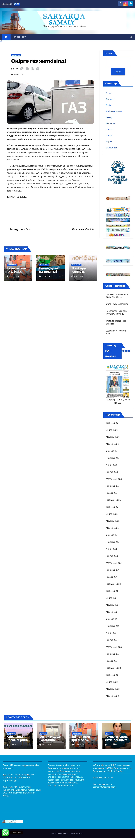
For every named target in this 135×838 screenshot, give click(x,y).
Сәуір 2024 (111, 619)
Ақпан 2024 (111, 633)
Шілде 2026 (112, 430)
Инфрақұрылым (114, 111)
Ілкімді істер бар (20, 229)
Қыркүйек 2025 (113, 500)
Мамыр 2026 (112, 444)
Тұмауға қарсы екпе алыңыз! (116, 738)
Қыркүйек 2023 (113, 668)
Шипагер (109, 733)
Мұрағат (124, 350)
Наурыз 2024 (112, 626)
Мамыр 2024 (112, 612)
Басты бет (19, 37)
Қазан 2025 (111, 493)
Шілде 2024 (112, 598)
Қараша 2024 (112, 570)
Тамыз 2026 (112, 423)
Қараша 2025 (112, 486)
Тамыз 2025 (112, 507)
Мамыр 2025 (112, 528)
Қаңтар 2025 (112, 556)
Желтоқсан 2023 (114, 647)
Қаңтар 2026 (112, 472)
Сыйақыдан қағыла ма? (48, 269)
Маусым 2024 (113, 605)
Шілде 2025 (112, 514)
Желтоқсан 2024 (114, 563)
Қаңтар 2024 (112, 640)
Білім (108, 105)
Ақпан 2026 (111, 465)
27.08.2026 (14, 745)
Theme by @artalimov (60, 833)
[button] (131, 37)
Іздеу (108, 53)
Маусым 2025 (113, 521)
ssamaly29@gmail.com (104, 787)
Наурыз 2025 (112, 542)
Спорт (109, 135)
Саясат (109, 129)
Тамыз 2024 (112, 591)
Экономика (16, 55)
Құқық (109, 117)
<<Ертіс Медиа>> (101, 765)
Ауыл (108, 93)
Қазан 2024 (111, 577)
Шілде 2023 (112, 682)
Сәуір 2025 (111, 535)
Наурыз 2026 (112, 458)
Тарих (109, 142)
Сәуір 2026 (111, 451)
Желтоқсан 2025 (114, 479)
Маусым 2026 (113, 437)
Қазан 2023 (111, 661)
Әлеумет (110, 99)
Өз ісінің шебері (81, 229)
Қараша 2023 (112, 654)
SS (82, 833)
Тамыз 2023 (112, 675)
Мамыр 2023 (112, 696)
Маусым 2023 (113, 689)
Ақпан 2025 (111, 549)
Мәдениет (111, 123)
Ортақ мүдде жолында (117, 304)
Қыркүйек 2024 (113, 584)
